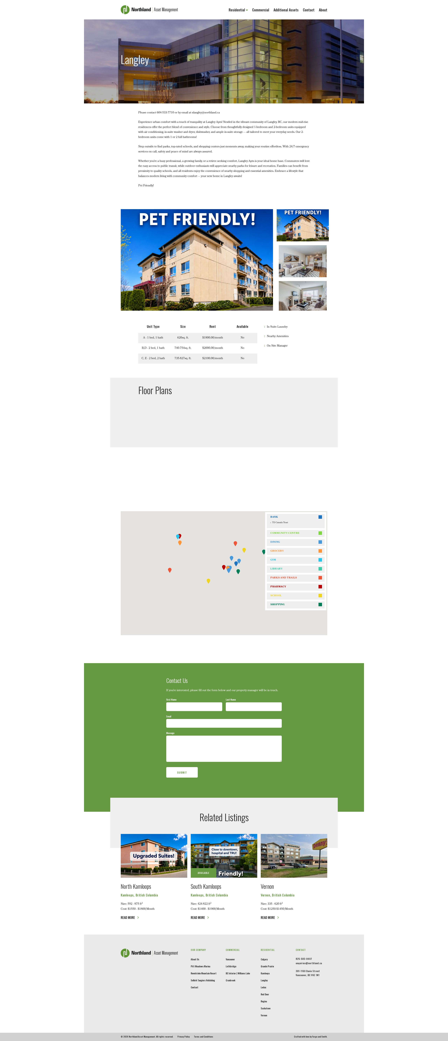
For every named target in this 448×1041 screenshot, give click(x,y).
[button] (236, 564)
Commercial (260, 9)
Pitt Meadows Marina (200, 966)
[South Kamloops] (224, 856)
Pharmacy (278, 587)
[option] (197, 260)
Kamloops (265, 973)
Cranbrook (230, 980)
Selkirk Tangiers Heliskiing (203, 980)
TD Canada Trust (280, 523)
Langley (264, 980)
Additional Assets (286, 9)
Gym (273, 560)
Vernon (267, 886)
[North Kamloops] (154, 856)
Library (276, 569)
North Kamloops (136, 886)
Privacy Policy (183, 1036)
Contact (308, 9)
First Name (171, 699)
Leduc (263, 987)
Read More (128, 917)
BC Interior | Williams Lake (238, 973)
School (276, 596)
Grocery (277, 551)
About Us (195, 959)
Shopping (277, 605)
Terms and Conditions (203, 1036)
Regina (264, 1001)
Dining (275, 542)
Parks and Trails (283, 578)
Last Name (231, 699)
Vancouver (230, 959)
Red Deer (265, 994)
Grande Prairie (267, 966)
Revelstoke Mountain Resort (203, 973)
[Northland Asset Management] (149, 11)
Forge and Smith (319, 1036)
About (323, 9)
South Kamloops (206, 886)
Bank (274, 517)
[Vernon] (294, 856)
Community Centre (285, 533)
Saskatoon (265, 1008)
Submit (182, 772)
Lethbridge (231, 966)
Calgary (264, 959)
